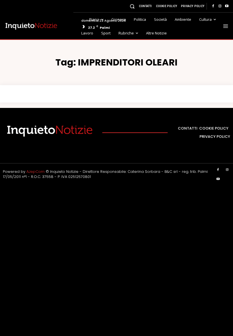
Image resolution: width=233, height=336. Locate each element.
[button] (132, 6)
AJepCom (35, 171)
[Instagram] (220, 6)
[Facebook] (213, 6)
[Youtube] (226, 6)
